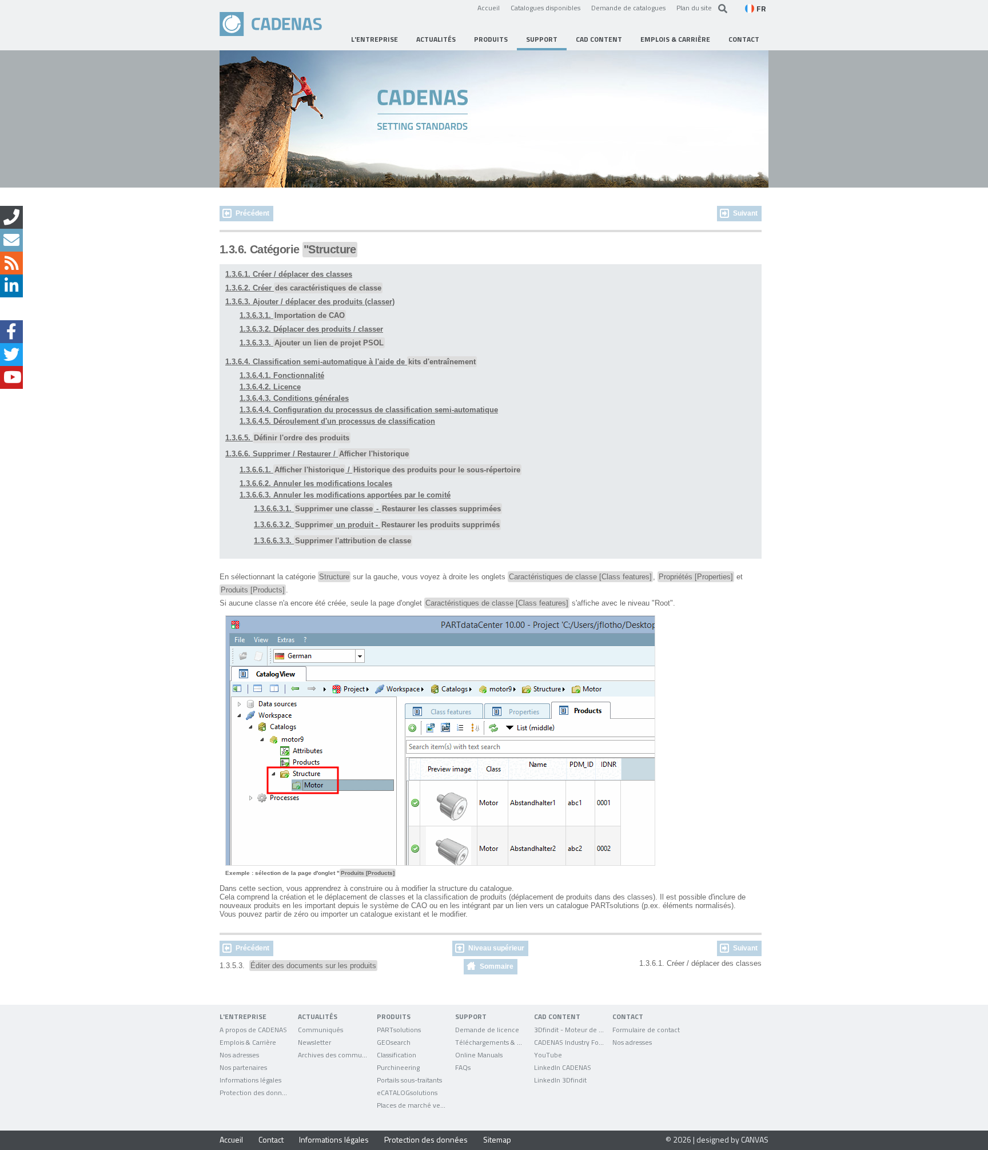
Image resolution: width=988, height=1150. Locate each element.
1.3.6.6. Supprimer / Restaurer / (317, 453)
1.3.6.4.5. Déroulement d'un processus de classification (337, 421)
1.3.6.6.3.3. (332, 540)
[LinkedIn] (11, 285)
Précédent (252, 213)
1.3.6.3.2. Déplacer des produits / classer (311, 329)
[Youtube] (11, 377)
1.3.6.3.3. (312, 343)
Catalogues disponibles (545, 7)
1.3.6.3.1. (292, 315)
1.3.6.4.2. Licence (270, 387)
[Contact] (11, 217)
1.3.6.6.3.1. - (377, 508)
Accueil (488, 7)
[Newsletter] (11, 240)
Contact (271, 1139)
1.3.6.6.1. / (380, 469)
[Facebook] (11, 331)
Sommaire (496, 966)
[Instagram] (11, 308)
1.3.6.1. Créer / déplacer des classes (288, 274)
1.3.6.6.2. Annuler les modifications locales (316, 483)
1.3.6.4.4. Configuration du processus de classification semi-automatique (369, 409)
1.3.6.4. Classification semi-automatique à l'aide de (350, 361)
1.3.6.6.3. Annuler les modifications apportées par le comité (345, 495)
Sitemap (497, 1139)
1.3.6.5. (287, 437)
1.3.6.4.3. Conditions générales (294, 398)
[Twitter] (11, 354)
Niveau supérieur (496, 948)
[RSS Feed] (11, 263)
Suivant (745, 213)
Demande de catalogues (628, 7)
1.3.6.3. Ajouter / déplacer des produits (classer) (310, 301)
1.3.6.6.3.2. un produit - (377, 524)
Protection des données (426, 1139)
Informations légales (334, 1139)
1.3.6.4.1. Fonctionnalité (282, 375)
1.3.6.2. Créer (303, 288)
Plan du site (694, 7)
